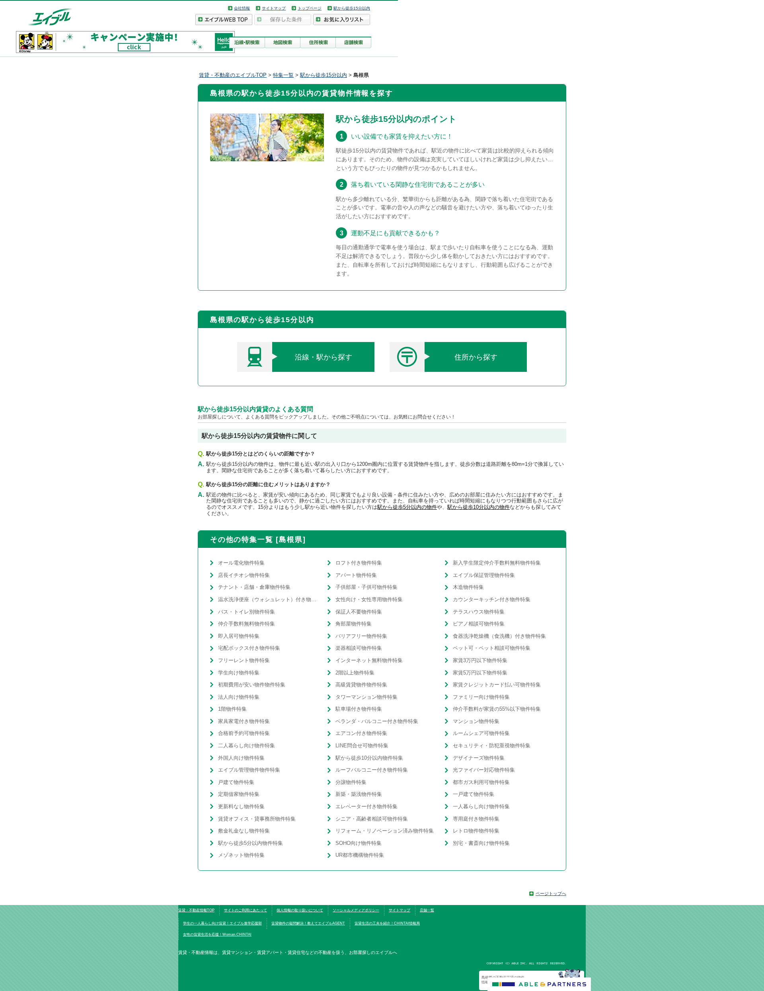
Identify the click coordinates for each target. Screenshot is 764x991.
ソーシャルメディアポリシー (356, 910)
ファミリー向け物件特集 (481, 697)
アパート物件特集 (356, 575)
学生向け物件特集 (238, 673)
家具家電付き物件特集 (244, 721)
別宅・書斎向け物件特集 (481, 843)
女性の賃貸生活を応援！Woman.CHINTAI (217, 934)
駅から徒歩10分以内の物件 (478, 507)
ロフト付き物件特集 (358, 563)
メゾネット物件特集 (241, 855)
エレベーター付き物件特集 (366, 806)
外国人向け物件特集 (241, 758)
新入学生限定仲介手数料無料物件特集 (497, 563)
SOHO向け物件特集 (358, 843)
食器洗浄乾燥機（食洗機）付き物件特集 (499, 636)
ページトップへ (551, 893)
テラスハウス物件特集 (479, 612)
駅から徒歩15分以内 (351, 8)
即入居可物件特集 (238, 636)
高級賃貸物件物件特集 (361, 685)
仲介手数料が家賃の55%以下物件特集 (497, 709)
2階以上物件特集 (354, 673)
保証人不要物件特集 (358, 612)
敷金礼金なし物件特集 (244, 831)
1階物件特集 (232, 709)
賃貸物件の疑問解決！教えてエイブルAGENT (308, 923)
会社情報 (242, 8)
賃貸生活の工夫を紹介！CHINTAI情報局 (387, 923)
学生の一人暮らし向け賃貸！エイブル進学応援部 (222, 923)
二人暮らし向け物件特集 (246, 746)
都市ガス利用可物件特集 (481, 782)
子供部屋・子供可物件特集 (366, 587)
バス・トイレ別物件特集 (246, 612)
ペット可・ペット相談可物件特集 (491, 648)
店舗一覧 (427, 910)
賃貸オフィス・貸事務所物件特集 (257, 819)
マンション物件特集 (476, 721)
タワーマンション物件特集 (366, 697)
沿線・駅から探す (323, 357)
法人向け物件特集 (238, 697)
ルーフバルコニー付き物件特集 (371, 770)
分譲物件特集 (350, 782)
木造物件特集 (468, 587)
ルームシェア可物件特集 (481, 733)
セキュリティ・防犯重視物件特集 (491, 746)
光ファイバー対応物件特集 (484, 770)
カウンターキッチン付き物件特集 (491, 599)
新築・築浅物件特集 (358, 794)
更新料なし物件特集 (241, 806)
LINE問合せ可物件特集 (361, 746)
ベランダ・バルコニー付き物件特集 (376, 721)
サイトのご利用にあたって (245, 910)
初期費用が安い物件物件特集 (251, 685)
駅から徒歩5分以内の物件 (407, 507)
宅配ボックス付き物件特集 (249, 648)
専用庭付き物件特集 (476, 819)
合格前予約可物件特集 (244, 733)
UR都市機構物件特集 (359, 855)
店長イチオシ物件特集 (244, 575)
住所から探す (475, 357)
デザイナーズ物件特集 (479, 758)
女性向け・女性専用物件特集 (369, 599)
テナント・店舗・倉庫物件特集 (254, 587)
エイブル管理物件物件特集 (249, 770)
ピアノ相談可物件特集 (479, 624)
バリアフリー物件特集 (361, 636)
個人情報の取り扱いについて (300, 910)
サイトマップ (274, 8)
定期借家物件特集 (238, 794)
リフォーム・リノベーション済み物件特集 (384, 831)
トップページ (310, 8)
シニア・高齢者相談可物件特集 (371, 819)
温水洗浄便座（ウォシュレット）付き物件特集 (269, 599)
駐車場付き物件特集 (358, 709)
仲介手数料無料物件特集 (246, 624)
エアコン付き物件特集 (361, 733)
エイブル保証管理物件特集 (484, 575)
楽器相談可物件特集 (358, 648)
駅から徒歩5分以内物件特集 (250, 843)
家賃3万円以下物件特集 (480, 660)
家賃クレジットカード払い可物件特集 (497, 685)
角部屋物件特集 (353, 624)
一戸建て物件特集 (473, 794)
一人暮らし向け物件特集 (481, 806)
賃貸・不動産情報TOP (196, 910)
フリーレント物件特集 (244, 660)
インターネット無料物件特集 (369, 660)
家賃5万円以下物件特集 (480, 673)
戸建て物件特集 (236, 782)
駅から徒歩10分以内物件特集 (369, 758)
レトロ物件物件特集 (476, 831)
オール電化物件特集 (241, 563)
